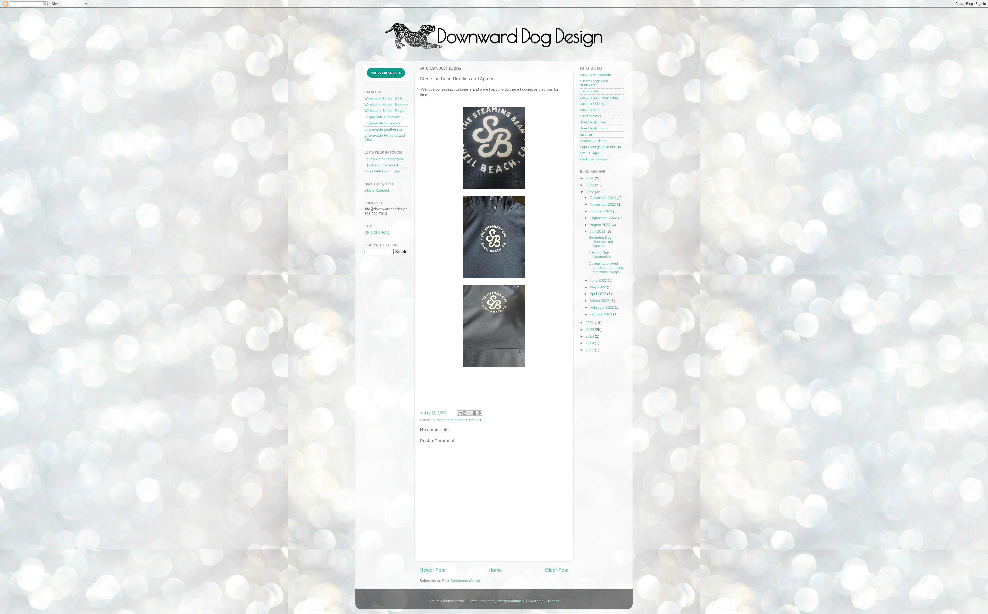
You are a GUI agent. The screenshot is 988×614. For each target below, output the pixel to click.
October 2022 (601, 211)
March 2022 (600, 301)
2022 (590, 192)
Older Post (556, 570)
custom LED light (593, 104)
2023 (590, 185)
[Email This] (459, 413)
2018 (590, 343)
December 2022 (603, 198)
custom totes (590, 116)
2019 (590, 336)
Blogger (552, 601)
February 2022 (602, 307)
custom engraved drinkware (594, 83)
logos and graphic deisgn (600, 147)
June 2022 (599, 280)
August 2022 (600, 225)
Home (495, 570)
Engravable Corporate (382, 123)
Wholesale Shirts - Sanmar (386, 105)
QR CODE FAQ (376, 233)
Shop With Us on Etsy (382, 171)
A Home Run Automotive (600, 255)
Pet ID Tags (589, 153)
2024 (590, 178)
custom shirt (443, 420)
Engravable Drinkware (382, 117)
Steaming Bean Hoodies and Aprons (601, 242)
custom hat (589, 91)
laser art (586, 134)
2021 (590, 323)
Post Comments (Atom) (461, 581)
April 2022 (598, 294)
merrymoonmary (510, 601)
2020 (590, 330)
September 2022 (604, 218)
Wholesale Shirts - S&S (383, 99)
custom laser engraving (599, 97)
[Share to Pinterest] (479, 413)
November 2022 (603, 204)
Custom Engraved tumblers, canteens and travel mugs (606, 268)
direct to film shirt (468, 420)
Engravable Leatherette (383, 129)
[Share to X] (469, 413)
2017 (590, 350)
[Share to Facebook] (474, 413)
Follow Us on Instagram (383, 159)
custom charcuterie (595, 75)
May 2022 (598, 287)
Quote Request (376, 190)
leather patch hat (593, 141)
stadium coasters (594, 159)
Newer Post (432, 570)
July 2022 (598, 232)
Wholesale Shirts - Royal (384, 111)
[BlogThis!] (464, 413)
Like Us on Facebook (381, 165)
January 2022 (601, 314)
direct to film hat (593, 122)
